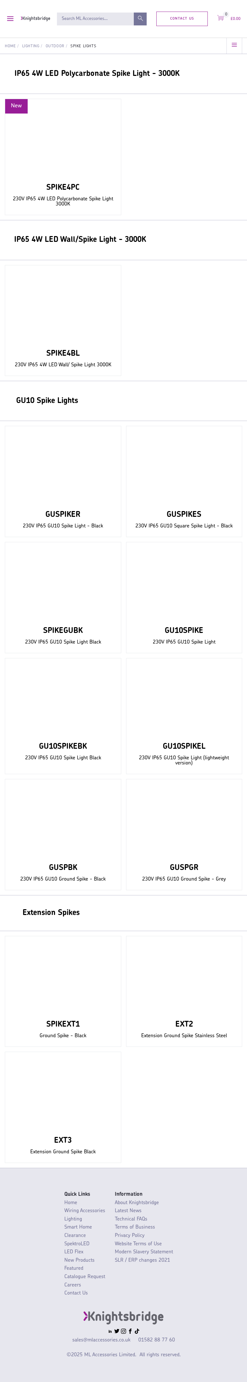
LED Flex (73, 1252)
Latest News (128, 1210)
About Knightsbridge (137, 1202)
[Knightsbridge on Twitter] (116, 1332)
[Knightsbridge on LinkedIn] (110, 1332)
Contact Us (182, 18)
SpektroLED (76, 1244)
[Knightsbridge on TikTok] (137, 1332)
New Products (79, 1260)
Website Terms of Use (138, 1244)
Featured (73, 1268)
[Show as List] (234, 46)
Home (10, 46)
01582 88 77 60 (156, 1340)
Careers (72, 1285)
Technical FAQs (131, 1219)
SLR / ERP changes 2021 (142, 1260)
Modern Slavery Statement (144, 1252)
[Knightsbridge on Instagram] (123, 1332)
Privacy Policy (129, 1235)
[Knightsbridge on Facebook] (130, 1332)
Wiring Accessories (84, 1210)
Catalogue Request (84, 1276)
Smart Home (78, 1227)
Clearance (75, 1235)
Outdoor (55, 46)
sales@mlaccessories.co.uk (101, 1340)
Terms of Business (135, 1227)
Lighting (31, 46)
